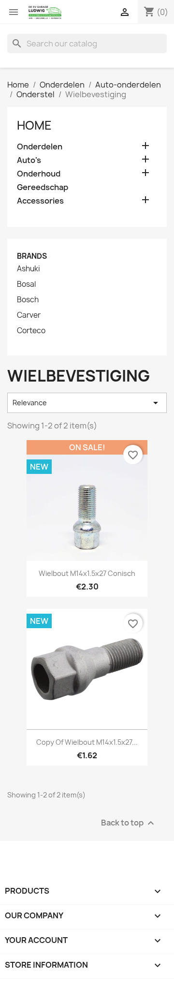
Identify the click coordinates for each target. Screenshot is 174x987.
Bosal (26, 284)
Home (34, 125)
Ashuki (28, 269)
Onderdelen (39, 147)
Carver (29, 315)
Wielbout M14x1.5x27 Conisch (87, 573)
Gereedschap (42, 187)
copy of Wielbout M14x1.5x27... (87, 742)
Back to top (129, 823)
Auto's (29, 160)
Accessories (40, 201)
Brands (32, 256)
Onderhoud (38, 174)
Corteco (31, 331)
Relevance (87, 403)
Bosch (28, 300)
